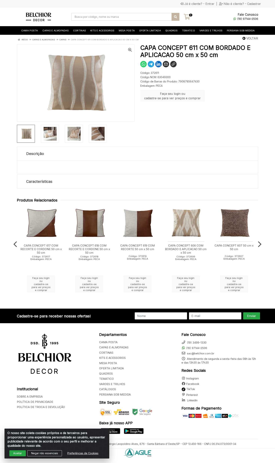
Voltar (251, 38)
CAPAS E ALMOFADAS (114, 347)
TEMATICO (106, 379)
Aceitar (17, 453)
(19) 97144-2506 (247, 19)
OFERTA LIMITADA (111, 368)
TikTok (190, 389)
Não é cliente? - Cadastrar (242, 3)
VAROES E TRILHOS (112, 384)
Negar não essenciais (44, 453)
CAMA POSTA (108, 342)
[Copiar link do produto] (173, 64)
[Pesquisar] (175, 17)
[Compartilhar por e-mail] (166, 64)
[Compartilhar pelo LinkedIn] (158, 64)
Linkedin (192, 400)
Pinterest (192, 395)
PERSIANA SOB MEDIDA (115, 394)
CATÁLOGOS (107, 389)
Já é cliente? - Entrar (199, 3)
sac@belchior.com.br (200, 353)
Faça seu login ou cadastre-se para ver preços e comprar (172, 96)
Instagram (192, 378)
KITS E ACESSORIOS (112, 358)
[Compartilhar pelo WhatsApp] (143, 64)
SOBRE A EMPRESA (30, 396)
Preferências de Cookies (82, 453)
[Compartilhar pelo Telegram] (151, 64)
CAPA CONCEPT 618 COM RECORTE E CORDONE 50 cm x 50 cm (89, 249)
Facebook (192, 384)
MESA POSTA (108, 363)
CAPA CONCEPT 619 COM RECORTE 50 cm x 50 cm (137, 247)
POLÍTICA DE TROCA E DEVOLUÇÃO (41, 407)
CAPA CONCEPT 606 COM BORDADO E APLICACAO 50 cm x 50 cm (186, 249)
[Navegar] (15, 244)
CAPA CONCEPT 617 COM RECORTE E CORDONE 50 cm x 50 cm (41, 249)
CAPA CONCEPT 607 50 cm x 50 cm (234, 247)
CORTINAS (106, 352)
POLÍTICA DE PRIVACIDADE (35, 402)
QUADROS (106, 373)
